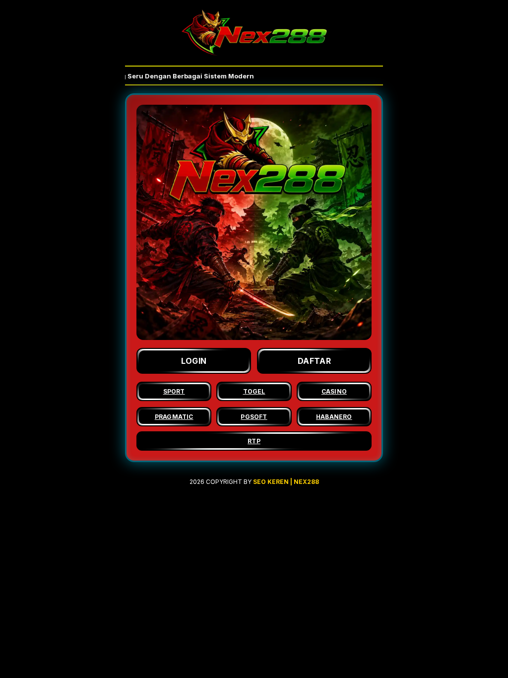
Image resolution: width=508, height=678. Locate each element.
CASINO (334, 391)
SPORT (174, 391)
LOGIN (194, 361)
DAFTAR (314, 361)
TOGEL (254, 391)
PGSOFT (254, 416)
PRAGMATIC (174, 416)
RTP (254, 441)
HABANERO (334, 416)
